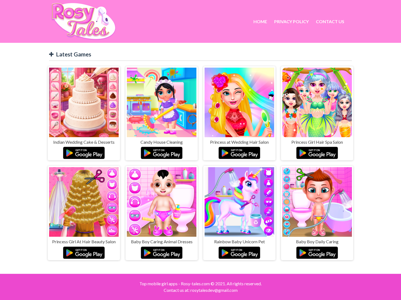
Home (260, 21)
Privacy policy (291, 21)
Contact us (330, 21)
